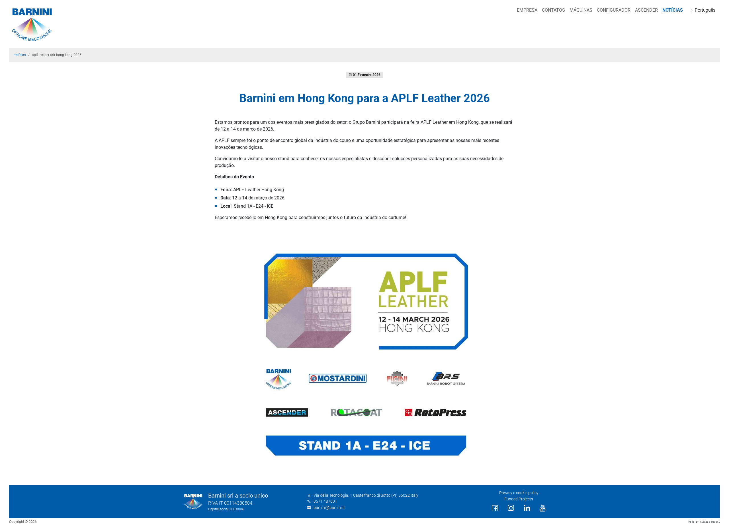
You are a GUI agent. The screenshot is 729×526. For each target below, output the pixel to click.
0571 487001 (325, 501)
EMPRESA (527, 10)
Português (705, 10)
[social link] (494, 508)
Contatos (553, 10)
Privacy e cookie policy (518, 492)
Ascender (646, 10)
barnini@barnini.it (329, 507)
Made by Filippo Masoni (704, 522)
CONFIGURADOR (613, 10)
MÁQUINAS (581, 10)
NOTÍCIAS (672, 10)
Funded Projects (518, 499)
